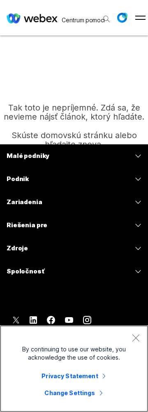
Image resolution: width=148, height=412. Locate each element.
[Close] (136, 338)
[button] (122, 17)
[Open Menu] (140, 17)
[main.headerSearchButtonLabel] (105, 16)
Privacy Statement (70, 375)
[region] (74, 368)
